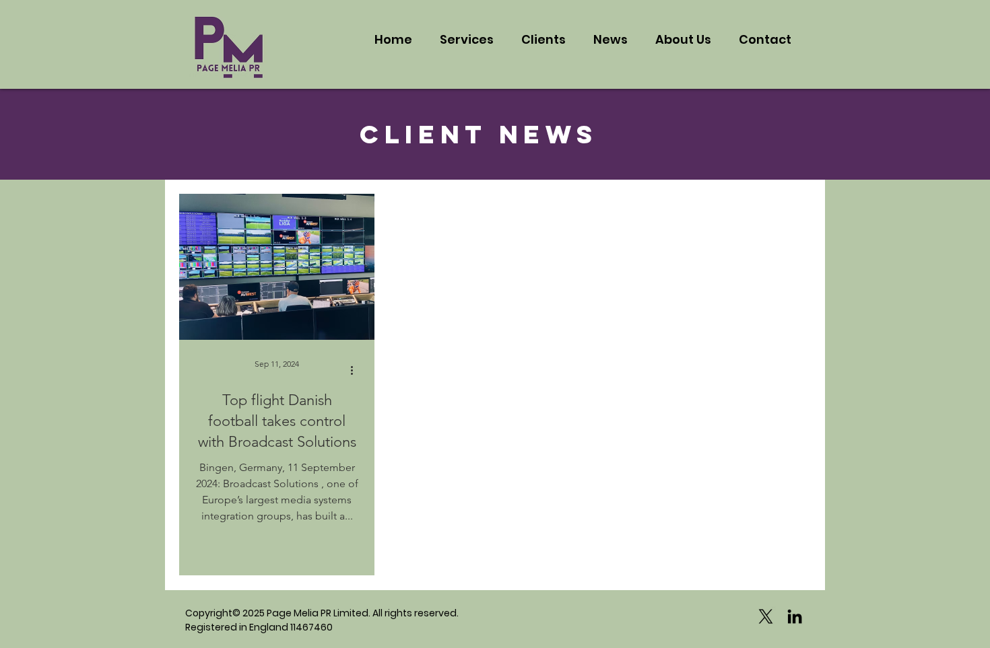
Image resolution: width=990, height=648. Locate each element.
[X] (766, 616)
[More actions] (356, 370)
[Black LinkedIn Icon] (795, 616)
